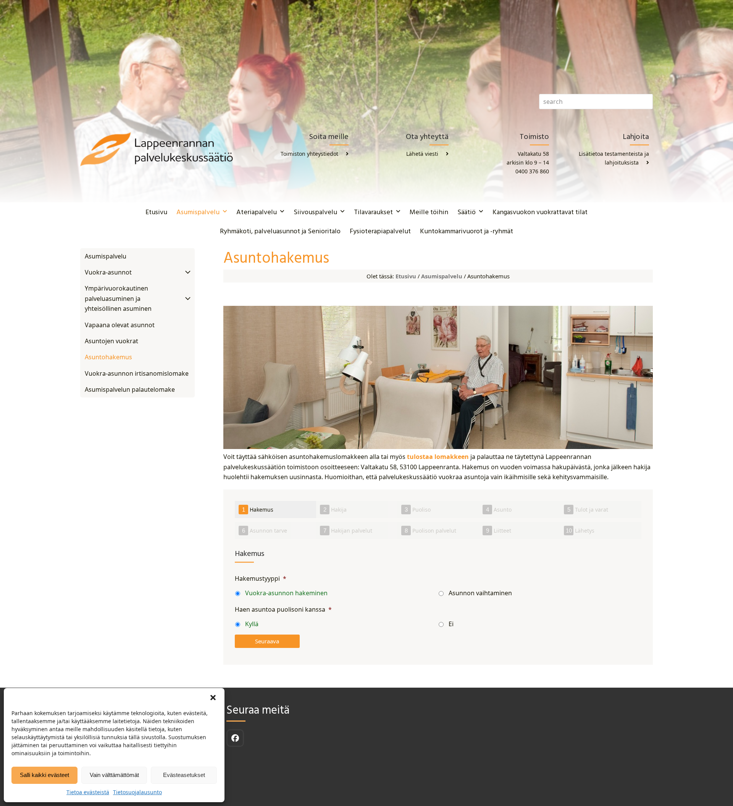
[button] (213, 697)
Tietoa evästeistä (87, 792)
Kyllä (251, 624)
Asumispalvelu (441, 276)
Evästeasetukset (184, 775)
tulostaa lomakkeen (438, 456)
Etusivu (406, 276)
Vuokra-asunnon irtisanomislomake (137, 373)
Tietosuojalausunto (137, 792)
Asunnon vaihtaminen (480, 593)
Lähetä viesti (422, 153)
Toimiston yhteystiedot (309, 153)
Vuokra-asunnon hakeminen (286, 593)
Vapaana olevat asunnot (120, 325)
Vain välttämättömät (114, 775)
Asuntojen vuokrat (111, 341)
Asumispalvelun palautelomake (130, 389)
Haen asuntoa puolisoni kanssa (283, 610)
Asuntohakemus (108, 357)
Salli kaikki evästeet (44, 775)
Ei (451, 624)
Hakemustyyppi (260, 579)
